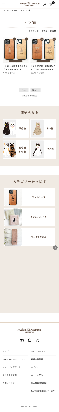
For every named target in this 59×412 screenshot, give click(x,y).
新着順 (53, 30)
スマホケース (17, 10)
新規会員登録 (37, 359)
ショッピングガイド (12, 367)
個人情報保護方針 (39, 382)
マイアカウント (38, 351)
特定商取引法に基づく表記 (43, 390)
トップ (6, 351)
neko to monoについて (14, 359)
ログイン (35, 367)
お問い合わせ (9, 382)
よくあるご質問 (10, 375)
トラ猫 (27, 10)
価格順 (44, 30)
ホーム (6, 10)
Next (55, 247)
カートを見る (37, 375)
